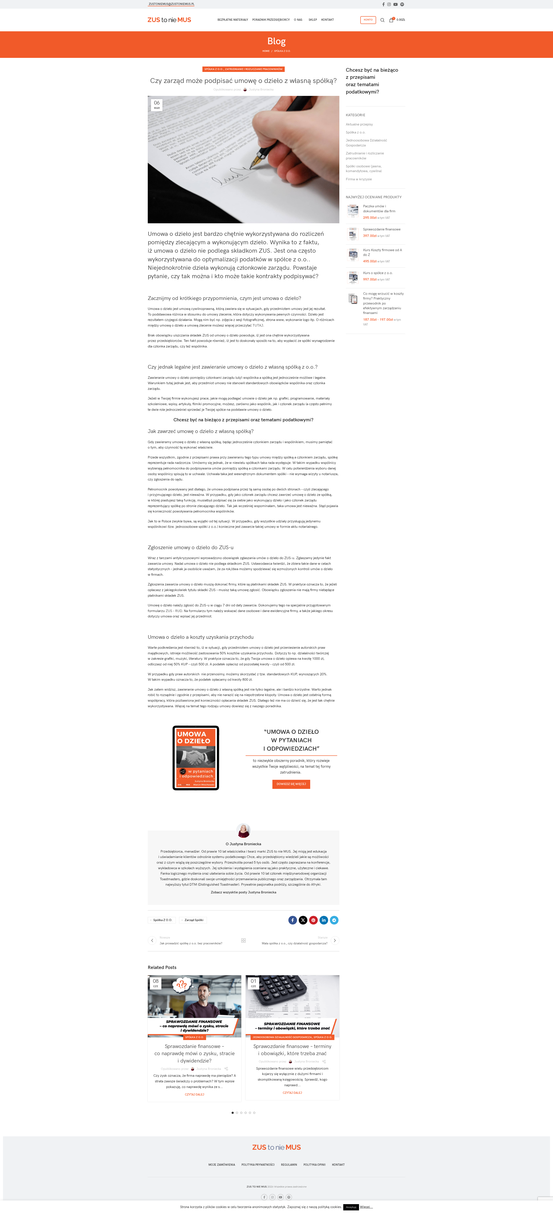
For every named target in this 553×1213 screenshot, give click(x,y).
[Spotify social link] (402, 4)
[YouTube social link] (395, 4)
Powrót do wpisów (243, 940)
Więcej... (366, 1207)
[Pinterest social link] (313, 920)
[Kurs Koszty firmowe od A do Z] (353, 256)
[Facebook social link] (383, 4)
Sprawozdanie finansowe (381, 229)
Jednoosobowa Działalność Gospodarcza (282, 1037)
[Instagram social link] (389, 4)
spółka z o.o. (162, 920)
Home (266, 51)
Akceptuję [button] (351, 1207)
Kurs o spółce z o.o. (378, 273)
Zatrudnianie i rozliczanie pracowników (254, 69)
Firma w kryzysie (359, 179)
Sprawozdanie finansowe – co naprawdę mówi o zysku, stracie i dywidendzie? (194, 1053)
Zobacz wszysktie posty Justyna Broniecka (243, 892)
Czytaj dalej (194, 1094)
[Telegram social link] (334, 920)
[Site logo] (169, 20)
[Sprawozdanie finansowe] (353, 234)
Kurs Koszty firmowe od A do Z (382, 252)
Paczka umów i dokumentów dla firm (379, 208)
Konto (368, 19)
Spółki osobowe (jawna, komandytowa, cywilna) (364, 168)
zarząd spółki (194, 920)
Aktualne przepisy (359, 124)
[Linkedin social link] (323, 920)
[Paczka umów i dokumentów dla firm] (353, 212)
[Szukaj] (382, 20)
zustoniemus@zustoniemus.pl (171, 4)
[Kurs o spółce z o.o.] (353, 278)
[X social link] (303, 920)
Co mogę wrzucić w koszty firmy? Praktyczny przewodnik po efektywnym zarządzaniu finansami (383, 303)
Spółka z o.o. (282, 51)
